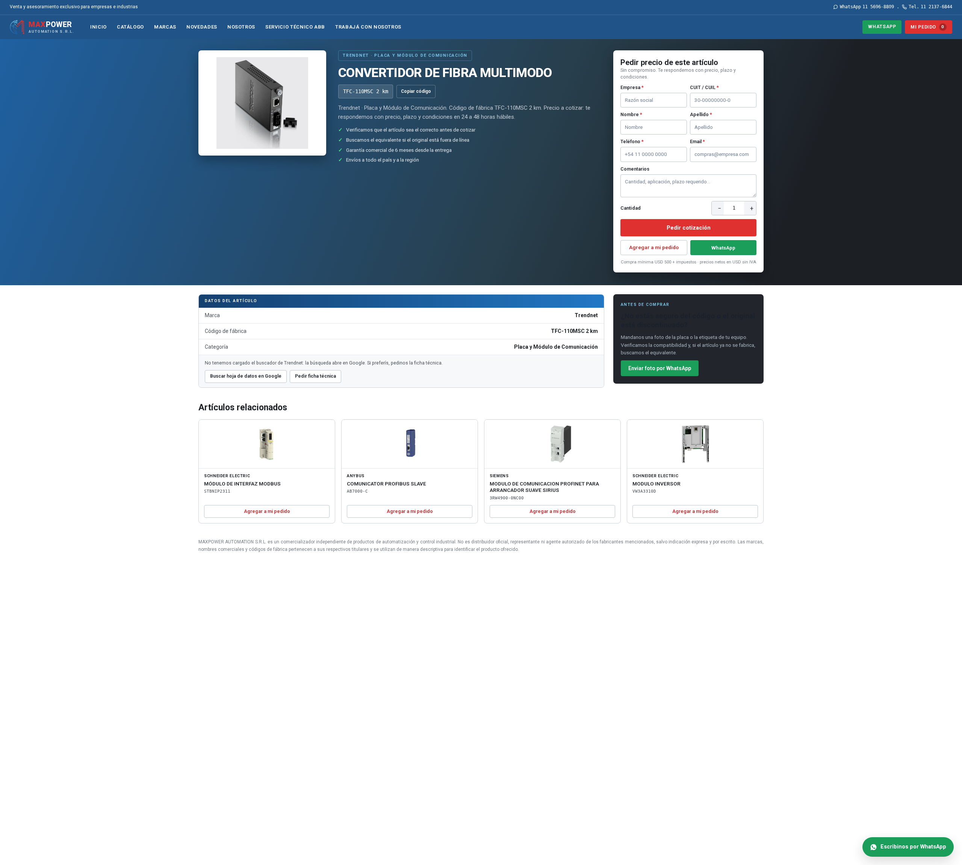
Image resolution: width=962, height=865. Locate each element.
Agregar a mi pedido (654, 247)
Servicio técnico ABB (295, 27)
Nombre (631, 114)
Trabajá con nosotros (368, 27)
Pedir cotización (689, 227)
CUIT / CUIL (704, 87)
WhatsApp (882, 26)
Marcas (165, 27)
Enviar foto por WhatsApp (659, 368)
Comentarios (634, 169)
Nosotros (241, 27)
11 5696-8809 (867, 6)
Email (697, 141)
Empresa (632, 87)
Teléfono (632, 141)
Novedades (201, 27)
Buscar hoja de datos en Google (245, 376)
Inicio (98, 27)
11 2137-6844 (930, 6)
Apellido (701, 114)
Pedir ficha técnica (315, 376)
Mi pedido (927, 27)
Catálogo (130, 27)
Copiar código (416, 91)
